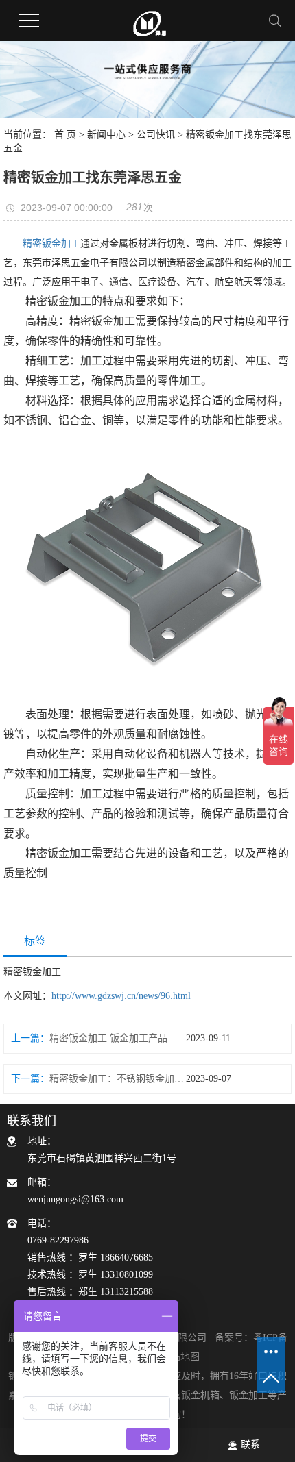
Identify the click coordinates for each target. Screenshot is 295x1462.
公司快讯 (156, 134)
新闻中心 (106, 134)
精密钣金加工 (51, 243)
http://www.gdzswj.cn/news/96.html (121, 996)
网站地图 (180, 1357)
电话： (90, 1257)
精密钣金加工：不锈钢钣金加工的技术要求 (117, 1079)
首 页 (65, 134)
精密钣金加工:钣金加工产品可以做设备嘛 (117, 1038)
